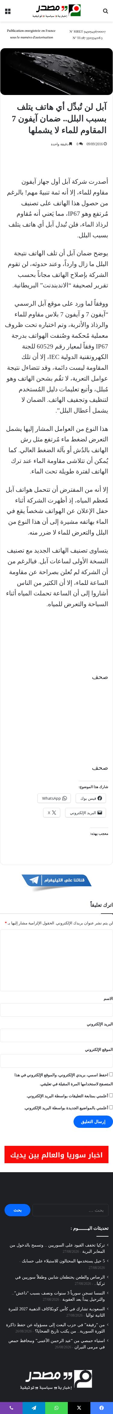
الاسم (108, 998)
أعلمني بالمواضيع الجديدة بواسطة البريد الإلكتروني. (66, 1108)
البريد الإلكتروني (100, 1024)
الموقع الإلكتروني (99, 1049)
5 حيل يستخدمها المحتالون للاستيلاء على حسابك (63, 1261)
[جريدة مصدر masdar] (57, 10)
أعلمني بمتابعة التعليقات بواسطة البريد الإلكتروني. (67, 1096)
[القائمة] (8, 13)
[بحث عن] (105, 13)
